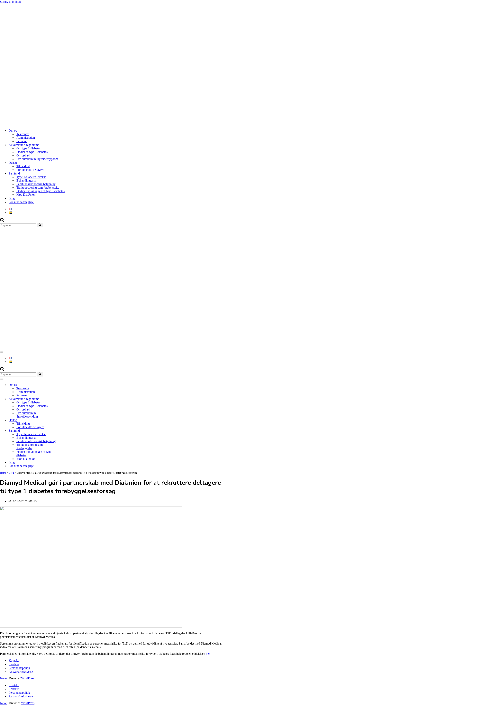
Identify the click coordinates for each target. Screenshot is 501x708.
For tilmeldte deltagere (30, 169)
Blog (12, 198)
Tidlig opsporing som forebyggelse (37, 187)
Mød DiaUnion (25, 194)
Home (3, 472)
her (208, 653)
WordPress (27, 678)
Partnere (21, 141)
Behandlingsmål (26, 180)
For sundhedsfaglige (21, 202)
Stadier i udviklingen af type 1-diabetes (40, 191)
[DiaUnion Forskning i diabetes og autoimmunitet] (98, 123)
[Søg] (2, 220)
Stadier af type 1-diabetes (32, 152)
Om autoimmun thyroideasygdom (37, 159)
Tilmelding (23, 166)
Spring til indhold (11, 1)
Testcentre (22, 134)
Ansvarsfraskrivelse (21, 671)
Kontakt (14, 660)
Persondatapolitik (19, 668)
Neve (3, 678)
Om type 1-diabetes (28, 148)
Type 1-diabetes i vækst (31, 177)
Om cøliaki (23, 155)
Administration (25, 137)
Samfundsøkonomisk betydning (36, 184)
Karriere (14, 664)
